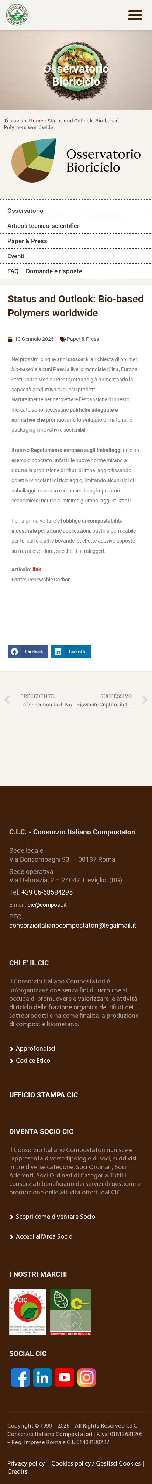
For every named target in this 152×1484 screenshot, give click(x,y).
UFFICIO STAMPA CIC (43, 1095)
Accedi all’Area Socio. (43, 1237)
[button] (135, 14)
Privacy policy (26, 1464)
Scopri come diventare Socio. (55, 1217)
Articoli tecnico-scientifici (43, 225)
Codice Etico (32, 1061)
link (36, 570)
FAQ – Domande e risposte (44, 271)
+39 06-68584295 (47, 892)
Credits (17, 1472)
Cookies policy (71, 1464)
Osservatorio (25, 210)
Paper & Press (27, 241)
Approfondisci (34, 1049)
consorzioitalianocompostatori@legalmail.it (72, 925)
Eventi (15, 256)
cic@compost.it (47, 905)
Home (36, 120)
